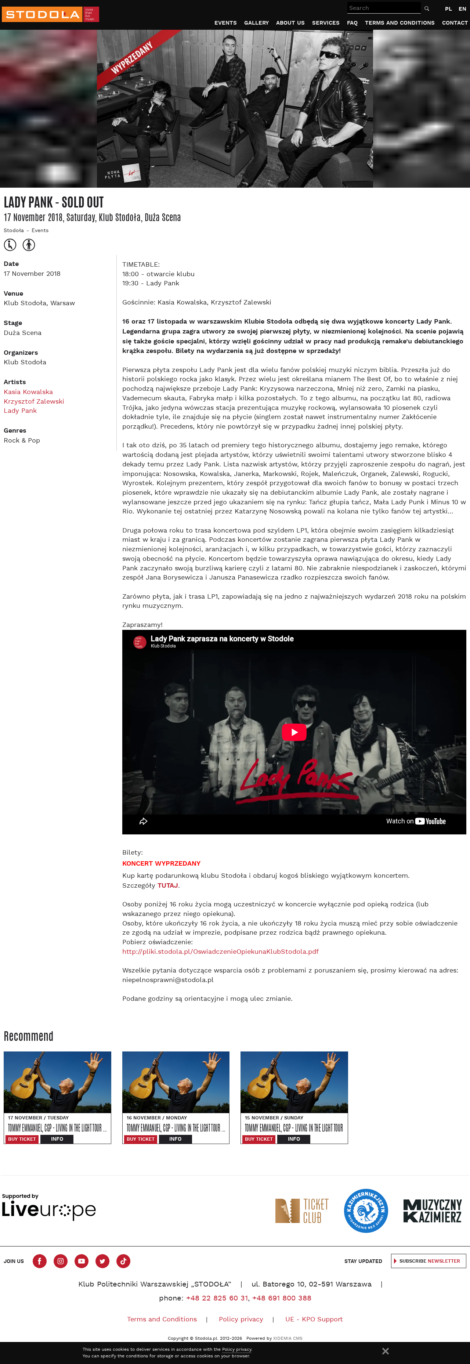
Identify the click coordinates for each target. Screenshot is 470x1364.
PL (448, 9)
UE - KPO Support (314, 1319)
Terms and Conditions (400, 22)
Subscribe (430, 1261)
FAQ (352, 22)
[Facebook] (40, 1261)
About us (290, 22)
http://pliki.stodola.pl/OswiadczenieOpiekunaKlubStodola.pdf (220, 952)
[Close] (385, 1351)
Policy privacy (241, 1319)
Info (57, 1139)
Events (225, 22)
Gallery (256, 22)
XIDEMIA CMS (288, 1339)
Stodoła (14, 230)
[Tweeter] (102, 1261)
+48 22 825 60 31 (217, 1298)
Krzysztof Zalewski (34, 402)
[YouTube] (81, 1261)
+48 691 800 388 (281, 1298)
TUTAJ (168, 885)
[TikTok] (123, 1261)
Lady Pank (20, 411)
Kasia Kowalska (28, 392)
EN (462, 9)
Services (326, 22)
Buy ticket (22, 1139)
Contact (455, 22)
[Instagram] (61, 1261)
